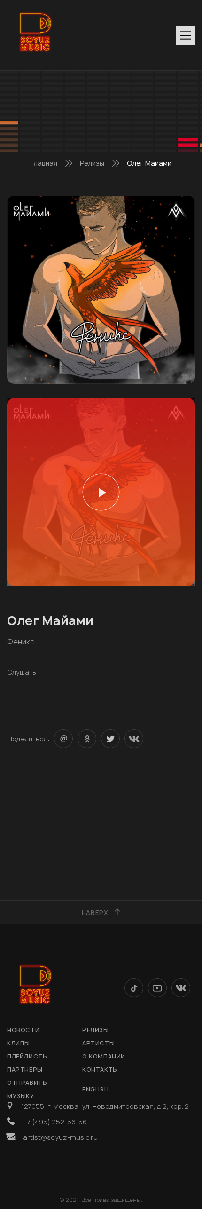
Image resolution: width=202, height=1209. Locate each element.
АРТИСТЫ (98, 1043)
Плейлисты (27, 1056)
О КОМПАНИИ (103, 1056)
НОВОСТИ (23, 1030)
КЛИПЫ (18, 1043)
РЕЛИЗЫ (95, 1030)
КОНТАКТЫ (100, 1070)
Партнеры (25, 1070)
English (95, 1089)
